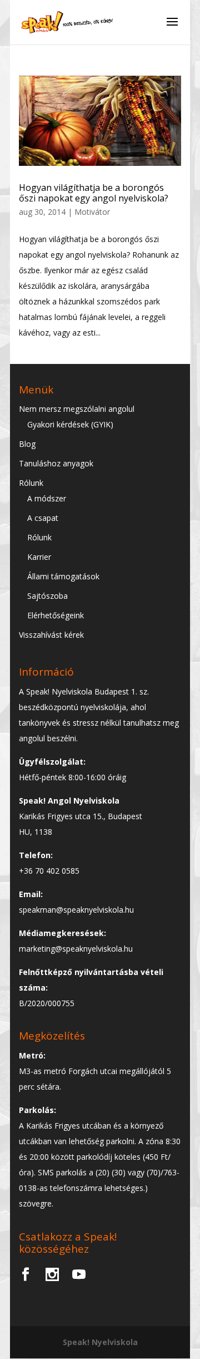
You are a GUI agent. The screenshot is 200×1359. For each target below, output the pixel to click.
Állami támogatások (63, 576)
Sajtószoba (47, 595)
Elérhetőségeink (55, 615)
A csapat (42, 518)
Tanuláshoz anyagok (56, 463)
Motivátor (92, 211)
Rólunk (31, 482)
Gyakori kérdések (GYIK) (70, 424)
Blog (27, 444)
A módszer (46, 498)
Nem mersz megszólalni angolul (76, 408)
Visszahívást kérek (51, 634)
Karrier (39, 557)
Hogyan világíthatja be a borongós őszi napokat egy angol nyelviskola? (93, 192)
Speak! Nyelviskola (100, 1342)
